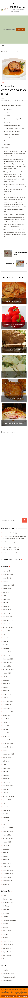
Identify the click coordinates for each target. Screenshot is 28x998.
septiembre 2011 (8, 796)
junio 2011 (6, 807)
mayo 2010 (6, 853)
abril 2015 (6, 645)
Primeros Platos (8, 941)
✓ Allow (20, 29)
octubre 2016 (7, 581)
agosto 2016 (7, 589)
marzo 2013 (6, 733)
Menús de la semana (9, 920)
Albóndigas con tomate (14, 399)
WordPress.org (7, 981)
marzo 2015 (6, 648)
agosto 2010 (7, 842)
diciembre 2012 (8, 743)
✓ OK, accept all (9, 996)
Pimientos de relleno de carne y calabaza (14, 325)
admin (2, 98)
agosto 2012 (7, 757)
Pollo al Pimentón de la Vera (14, 301)
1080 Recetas (17, 7)
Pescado (5, 934)
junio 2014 (6, 680)
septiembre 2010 (8, 838)
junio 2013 (6, 722)
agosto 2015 (7, 631)
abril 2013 (6, 729)
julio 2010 (6, 845)
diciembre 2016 (8, 574)
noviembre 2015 (8, 620)
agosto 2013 (7, 715)
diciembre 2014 (8, 659)
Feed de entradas (8, 973)
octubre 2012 (7, 750)
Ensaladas (6, 909)
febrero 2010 (7, 863)
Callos (14, 374)
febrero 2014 (7, 694)
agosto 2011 (7, 800)
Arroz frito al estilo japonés (11, 533)
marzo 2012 (6, 775)
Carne (2, 82)
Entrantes (6, 913)
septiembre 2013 (8, 712)
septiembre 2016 (8, 585)
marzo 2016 (6, 606)
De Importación (8, 902)
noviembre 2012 (8, 747)
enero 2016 (6, 613)
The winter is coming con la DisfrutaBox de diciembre (11, 548)
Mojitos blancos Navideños (11, 553)
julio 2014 (6, 677)
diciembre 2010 (8, 828)
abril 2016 (6, 603)
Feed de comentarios (9, 977)
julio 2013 (6, 719)
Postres (5, 938)
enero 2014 (6, 698)
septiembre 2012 (8, 754)
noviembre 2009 (8, 874)
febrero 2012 (7, 779)
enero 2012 (6, 782)
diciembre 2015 (8, 617)
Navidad (5, 924)
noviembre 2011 (8, 789)
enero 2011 (6, 824)
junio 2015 (6, 638)
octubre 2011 (7, 793)
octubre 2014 (7, 666)
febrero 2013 (7, 736)
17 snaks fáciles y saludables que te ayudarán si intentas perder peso (14, 537)
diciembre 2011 (8, 786)
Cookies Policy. (22, 993)
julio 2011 (6, 803)
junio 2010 (6, 849)
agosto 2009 (7, 884)
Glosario (5, 917)
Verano (5, 959)
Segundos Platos (8, 952)
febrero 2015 (7, 652)
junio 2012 (6, 765)
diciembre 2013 (8, 701)
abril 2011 (6, 814)
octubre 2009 (7, 877)
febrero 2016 (7, 610)
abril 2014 (6, 687)
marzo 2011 (6, 817)
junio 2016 (6, 596)
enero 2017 (6, 571)
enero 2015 (6, 655)
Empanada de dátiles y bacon (14, 423)
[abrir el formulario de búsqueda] (16, 3)
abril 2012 (6, 772)
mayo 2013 (6, 726)
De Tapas (6, 906)
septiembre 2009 (8, 881)
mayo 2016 (6, 599)
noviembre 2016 (8, 578)
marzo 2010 (6, 860)
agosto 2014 (7, 673)
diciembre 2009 (8, 870)
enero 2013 (6, 740)
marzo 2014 (6, 691)
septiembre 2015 (8, 627)
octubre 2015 (7, 624)
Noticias (5, 927)
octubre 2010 (7, 835)
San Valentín (7, 948)
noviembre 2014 (8, 662)
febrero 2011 (7, 821)
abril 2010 (6, 856)
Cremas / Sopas (8, 899)
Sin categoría (7, 955)
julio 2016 (6, 592)
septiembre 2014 (8, 669)
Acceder (5, 970)
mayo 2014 (6, 684)
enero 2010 (6, 867)
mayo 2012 (6, 768)
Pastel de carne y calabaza (14, 350)
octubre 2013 (7, 708)
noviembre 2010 (8, 831)
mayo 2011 (6, 810)
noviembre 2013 (8, 705)
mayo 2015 (6, 641)
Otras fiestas (7, 931)
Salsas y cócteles (8, 945)
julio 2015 (6, 634)
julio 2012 (6, 761)
